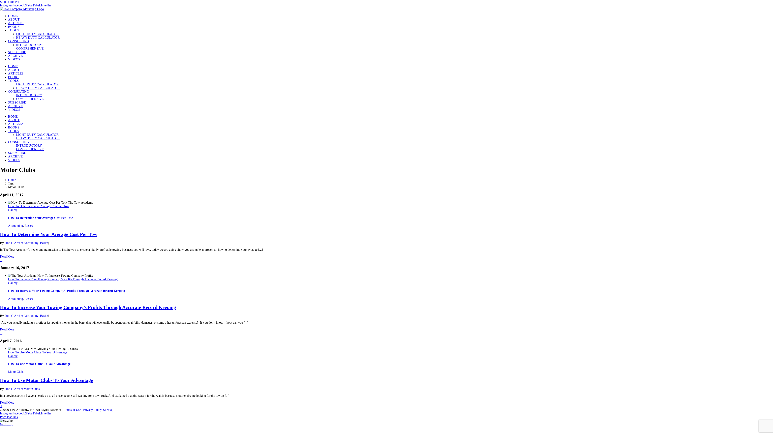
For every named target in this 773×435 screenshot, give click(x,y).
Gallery (13, 209)
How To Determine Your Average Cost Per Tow (38, 206)
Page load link (9, 417)
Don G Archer (14, 242)
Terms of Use (72, 409)
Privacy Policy (92, 409)
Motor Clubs (16, 371)
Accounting (15, 225)
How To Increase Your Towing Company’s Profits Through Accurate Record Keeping (63, 279)
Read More (7, 256)
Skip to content (9, 1)
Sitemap (108, 409)
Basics (29, 225)
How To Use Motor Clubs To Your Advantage (37, 352)
